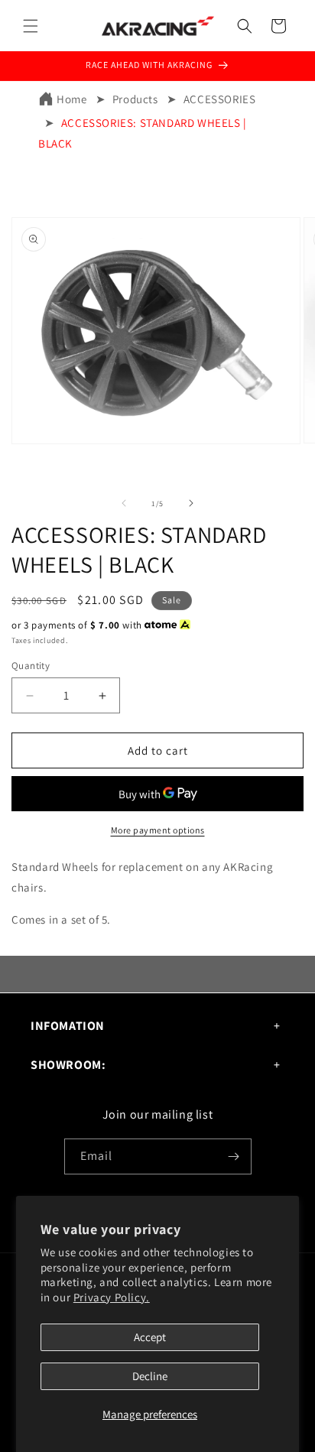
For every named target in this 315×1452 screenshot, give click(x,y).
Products (135, 99)
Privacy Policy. (111, 1297)
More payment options (158, 830)
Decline (149, 1376)
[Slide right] (191, 503)
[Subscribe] (234, 1156)
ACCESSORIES (219, 99)
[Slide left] (124, 503)
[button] (30, 26)
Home (71, 99)
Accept (150, 1337)
